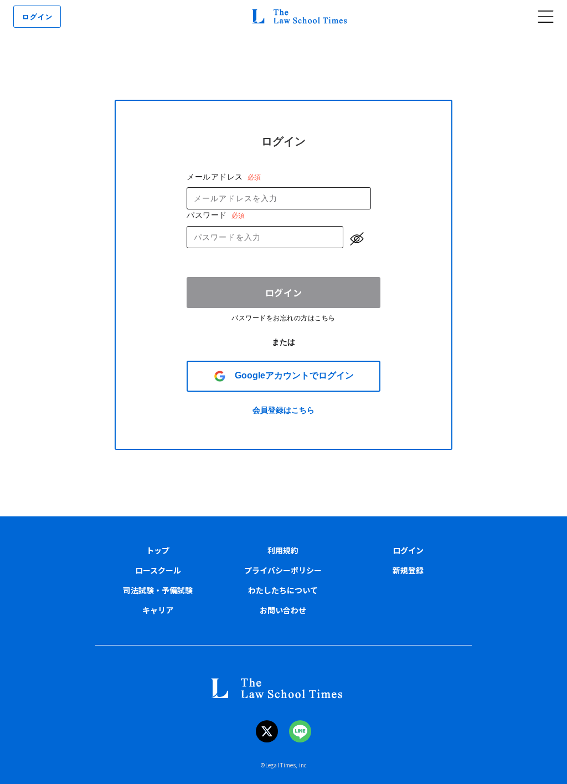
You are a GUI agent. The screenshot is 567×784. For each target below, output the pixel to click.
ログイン (283, 292)
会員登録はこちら (283, 410)
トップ (157, 550)
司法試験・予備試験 (158, 590)
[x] (267, 731)
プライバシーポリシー (283, 570)
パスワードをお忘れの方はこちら (283, 318)
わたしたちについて (283, 590)
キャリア (157, 610)
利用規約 (282, 550)
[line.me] (300, 731)
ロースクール (158, 570)
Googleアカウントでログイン (294, 375)
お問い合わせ (283, 610)
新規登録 (408, 570)
